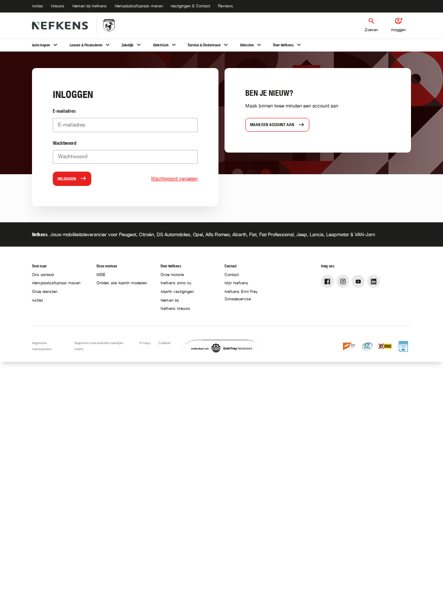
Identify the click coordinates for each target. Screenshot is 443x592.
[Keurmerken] (349, 346)
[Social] (327, 281)
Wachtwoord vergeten (174, 178)
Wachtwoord (65, 143)
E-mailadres (64, 111)
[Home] (59, 25)
